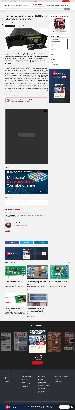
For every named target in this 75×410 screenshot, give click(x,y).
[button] (18, 342)
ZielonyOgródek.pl (25, 385)
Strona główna (7, 12)
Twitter (27, 242)
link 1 (21, 95)
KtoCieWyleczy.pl (58, 384)
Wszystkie (67, 8)
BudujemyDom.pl (25, 379)
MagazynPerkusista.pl (42, 382)
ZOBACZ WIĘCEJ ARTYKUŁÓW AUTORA (19, 225)
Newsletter (48, 5)
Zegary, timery (26, 212)
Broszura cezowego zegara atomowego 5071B (18, 201)
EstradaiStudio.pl (41, 383)
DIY (42, 8)
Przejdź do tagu (66, 262)
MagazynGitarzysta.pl (42, 380)
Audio (26, 8)
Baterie (35, 8)
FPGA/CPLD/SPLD (54, 61)
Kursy (14, 5)
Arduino (20, 8)
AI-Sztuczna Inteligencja (13, 8)
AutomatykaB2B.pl (41, 389)
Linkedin (42, 242)
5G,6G (7, 8)
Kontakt (6, 378)
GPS (14, 212)
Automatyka (30, 8)
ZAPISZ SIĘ (64, 406)
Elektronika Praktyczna (42, 391)
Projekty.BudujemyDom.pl (26, 380)
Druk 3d (52, 54)
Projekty (10, 5)
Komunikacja (19, 212)
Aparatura (53, 42)
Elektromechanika (47, 8)
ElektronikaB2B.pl (41, 388)
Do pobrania (61, 5)
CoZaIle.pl (23, 382)
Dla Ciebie (26, 5)
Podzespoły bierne (54, 39)
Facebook (13, 242)
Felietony (17, 12)
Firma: (13, 209)
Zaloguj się (66, 1)
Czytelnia (21, 5)
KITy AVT (7, 377)
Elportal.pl (40, 392)
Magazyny (52, 5)
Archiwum (57, 5)
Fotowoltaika (61, 8)
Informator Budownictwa (26, 383)
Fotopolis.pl (57, 379)
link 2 (24, 95)
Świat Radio (40, 394)
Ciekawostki (53, 49)
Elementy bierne (55, 8)
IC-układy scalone (54, 64)
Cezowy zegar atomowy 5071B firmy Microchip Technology (30, 12)
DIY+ (17, 5)
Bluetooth (39, 8)
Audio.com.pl (40, 379)
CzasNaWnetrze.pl (25, 386)
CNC (52, 51)
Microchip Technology (39, 25)
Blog (6, 5)
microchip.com (8, 234)
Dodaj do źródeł (9, 25)
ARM (23, 8)
